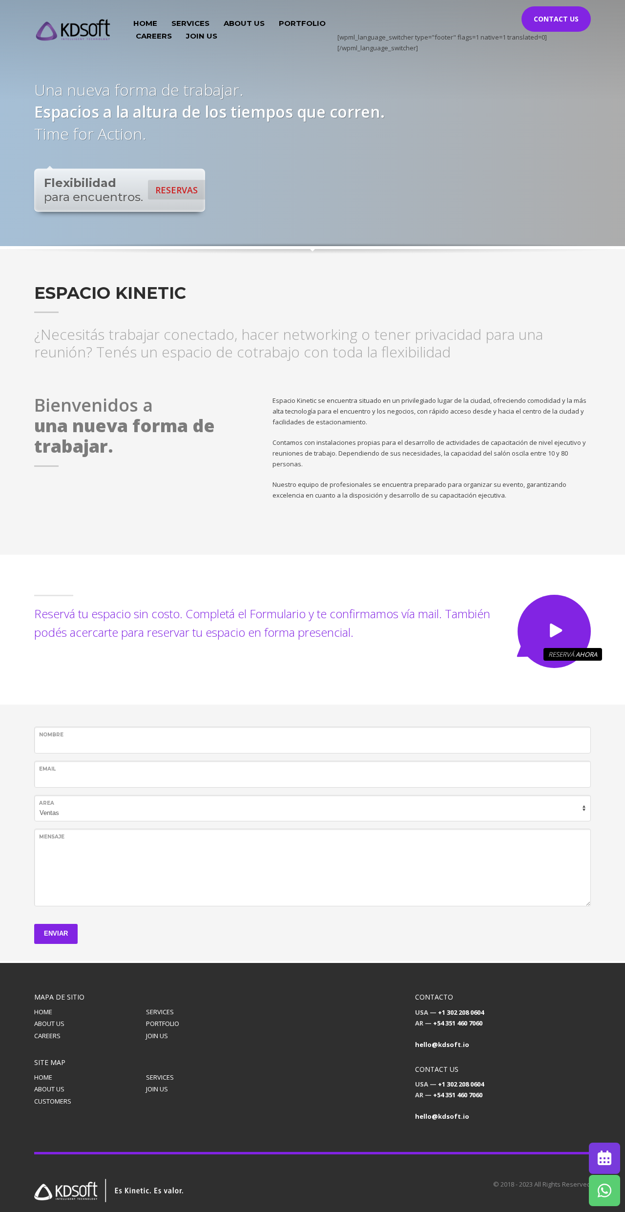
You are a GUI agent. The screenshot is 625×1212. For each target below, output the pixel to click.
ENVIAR (56, 933)
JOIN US (157, 1035)
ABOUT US (49, 1023)
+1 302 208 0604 (461, 1012)
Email (47, 769)
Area (46, 803)
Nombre (51, 734)
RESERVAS (176, 190)
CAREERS (47, 1035)
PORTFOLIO (162, 1023)
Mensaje (51, 837)
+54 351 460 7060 (457, 1023)
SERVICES (160, 1011)
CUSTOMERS (52, 1101)
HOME (43, 1011)
